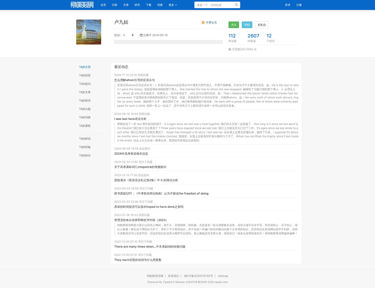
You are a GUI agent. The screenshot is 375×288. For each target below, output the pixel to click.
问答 (114, 4)
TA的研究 (85, 100)
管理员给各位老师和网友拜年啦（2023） (141, 220)
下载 (148, 4)
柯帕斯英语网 (155, 275)
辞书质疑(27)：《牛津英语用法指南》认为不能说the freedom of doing (161, 193)
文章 (126, 4)
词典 (160, 4)
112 (232, 36)
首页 (105, 4)
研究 (137, 4)
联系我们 (173, 275)
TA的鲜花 (85, 138)
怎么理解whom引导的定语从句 (134, 80)
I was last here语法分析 (130, 119)
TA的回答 (85, 75)
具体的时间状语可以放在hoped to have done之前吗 (148, 207)
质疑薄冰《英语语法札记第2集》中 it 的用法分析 (146, 180)
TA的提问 (85, 83)
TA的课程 (85, 125)
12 (269, 36)
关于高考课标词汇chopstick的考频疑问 (140, 167)
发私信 (262, 24)
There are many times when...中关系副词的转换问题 (149, 246)
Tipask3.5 (169, 282)
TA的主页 (85, 67)
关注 (234, 24)
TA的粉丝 (85, 155)
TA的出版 (85, 109)
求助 (247, 24)
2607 (253, 36)
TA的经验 (85, 147)
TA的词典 (85, 117)
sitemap (223, 275)
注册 (299, 4)
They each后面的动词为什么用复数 (138, 260)
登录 (287, 4)
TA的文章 (85, 92)
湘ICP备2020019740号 (198, 275)
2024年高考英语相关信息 (131, 153)
